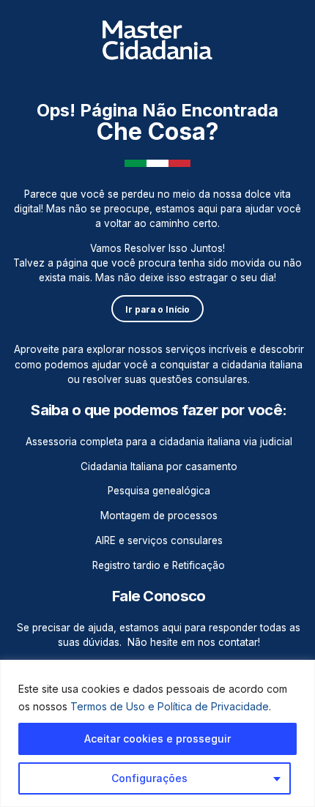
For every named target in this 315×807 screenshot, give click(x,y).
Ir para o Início (157, 310)
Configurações (149, 778)
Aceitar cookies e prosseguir (157, 738)
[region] (157, 733)
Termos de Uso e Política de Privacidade (169, 706)
